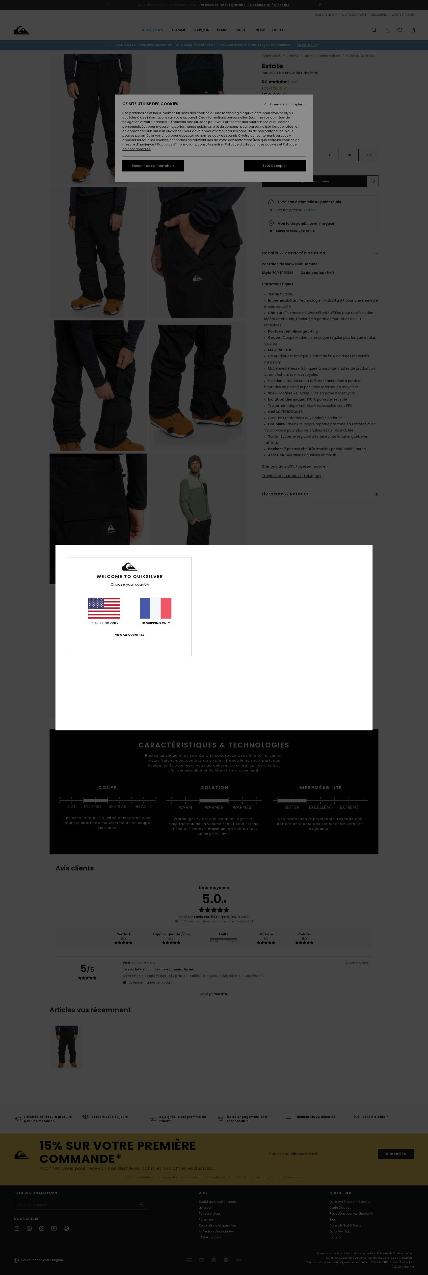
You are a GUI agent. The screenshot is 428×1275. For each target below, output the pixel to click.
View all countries (129, 635)
